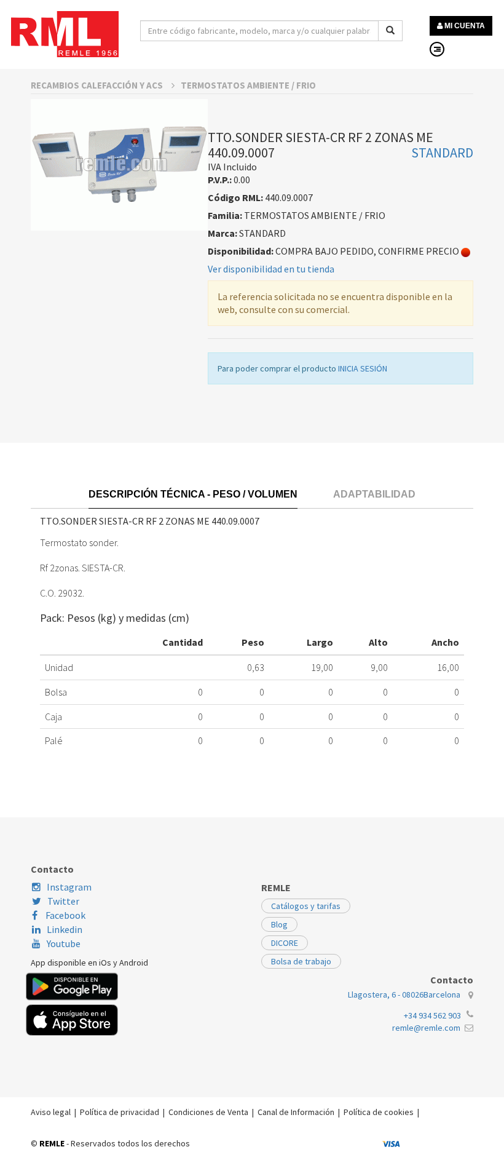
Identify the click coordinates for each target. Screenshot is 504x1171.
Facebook (64, 915)
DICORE (284, 942)
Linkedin (64, 929)
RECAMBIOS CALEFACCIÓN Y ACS (98, 85)
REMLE (52, 1143)
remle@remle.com (426, 1027)
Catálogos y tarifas (306, 905)
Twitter (63, 901)
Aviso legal (51, 1111)
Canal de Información (296, 1111)
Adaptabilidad (374, 494)
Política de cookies (379, 1111)
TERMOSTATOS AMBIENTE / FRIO (248, 85)
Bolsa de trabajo (301, 961)
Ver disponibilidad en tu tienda (271, 269)
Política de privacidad (119, 1111)
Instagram (69, 887)
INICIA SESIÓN (362, 368)
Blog (279, 924)
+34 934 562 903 (432, 1015)
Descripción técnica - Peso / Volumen (193, 494)
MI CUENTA (464, 26)
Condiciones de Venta (208, 1111)
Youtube (64, 943)
